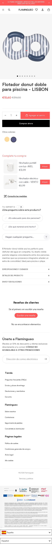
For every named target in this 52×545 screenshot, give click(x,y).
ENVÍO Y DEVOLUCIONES (12, 282)
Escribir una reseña (26, 315)
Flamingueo (29, 473)
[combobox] (26, 532)
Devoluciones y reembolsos (15, 391)
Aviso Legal (9, 455)
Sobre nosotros (10, 411)
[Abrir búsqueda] (9, 10)
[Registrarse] (46, 359)
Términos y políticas (26, 479)
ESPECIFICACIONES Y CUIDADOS (15, 269)
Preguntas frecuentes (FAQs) (15, 380)
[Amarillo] (6, 139)
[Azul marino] (13, 139)
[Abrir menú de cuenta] (43, 10)
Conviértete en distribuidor (15, 429)
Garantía (8, 397)
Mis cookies (9, 460)
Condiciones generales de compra (17, 449)
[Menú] (3, 10)
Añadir (45, 166)
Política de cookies (11, 443)
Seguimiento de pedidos (13, 423)
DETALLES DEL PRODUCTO (12, 275)
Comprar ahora (26, 123)
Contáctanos (9, 417)
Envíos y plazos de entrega (15, 385)
